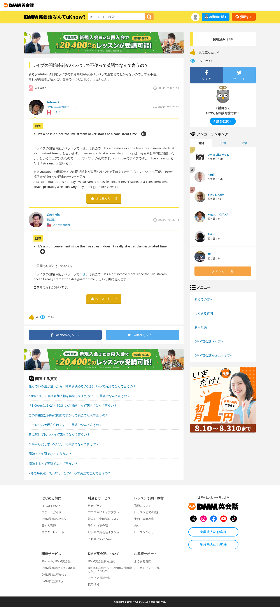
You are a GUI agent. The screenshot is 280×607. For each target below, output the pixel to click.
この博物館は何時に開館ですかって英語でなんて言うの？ (68, 415)
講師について (142, 506)
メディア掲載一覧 (99, 578)
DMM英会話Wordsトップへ (213, 355)
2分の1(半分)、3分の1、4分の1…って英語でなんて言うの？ (70, 473)
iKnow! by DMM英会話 (56, 561)
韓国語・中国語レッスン (103, 519)
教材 (137, 526)
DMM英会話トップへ (209, 341)
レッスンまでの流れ (147, 512)
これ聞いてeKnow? (100, 539)
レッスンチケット (145, 532)
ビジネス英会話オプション (105, 532)
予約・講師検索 (144, 519)
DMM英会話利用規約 (101, 561)
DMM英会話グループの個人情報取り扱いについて (110, 569)
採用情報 (93, 584)
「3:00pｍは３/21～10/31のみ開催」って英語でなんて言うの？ (73, 405)
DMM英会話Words (54, 575)
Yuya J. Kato (216, 194)
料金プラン (95, 506)
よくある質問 (203, 313)
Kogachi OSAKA (218, 214)
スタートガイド (51, 512)
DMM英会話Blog (52, 581)
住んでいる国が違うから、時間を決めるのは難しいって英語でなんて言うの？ (82, 386)
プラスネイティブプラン (103, 512)
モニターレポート (53, 532)
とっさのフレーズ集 (147, 568)
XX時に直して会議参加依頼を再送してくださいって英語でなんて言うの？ (79, 396)
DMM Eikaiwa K (218, 155)
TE (209, 254)
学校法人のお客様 (213, 544)
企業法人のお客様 (213, 532)
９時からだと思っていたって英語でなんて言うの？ (64, 444)
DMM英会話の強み (54, 519)
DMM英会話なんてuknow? (59, 568)
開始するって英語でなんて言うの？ (53, 463)
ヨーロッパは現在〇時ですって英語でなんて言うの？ (65, 425)
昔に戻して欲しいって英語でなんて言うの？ (59, 434)
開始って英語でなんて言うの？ (50, 454)
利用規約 (200, 327)
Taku (211, 234)
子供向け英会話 (98, 526)
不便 (82, 274)
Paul (211, 174)
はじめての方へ (51, 506)
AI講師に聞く (218, 17)
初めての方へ (203, 299)
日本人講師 (49, 526)
